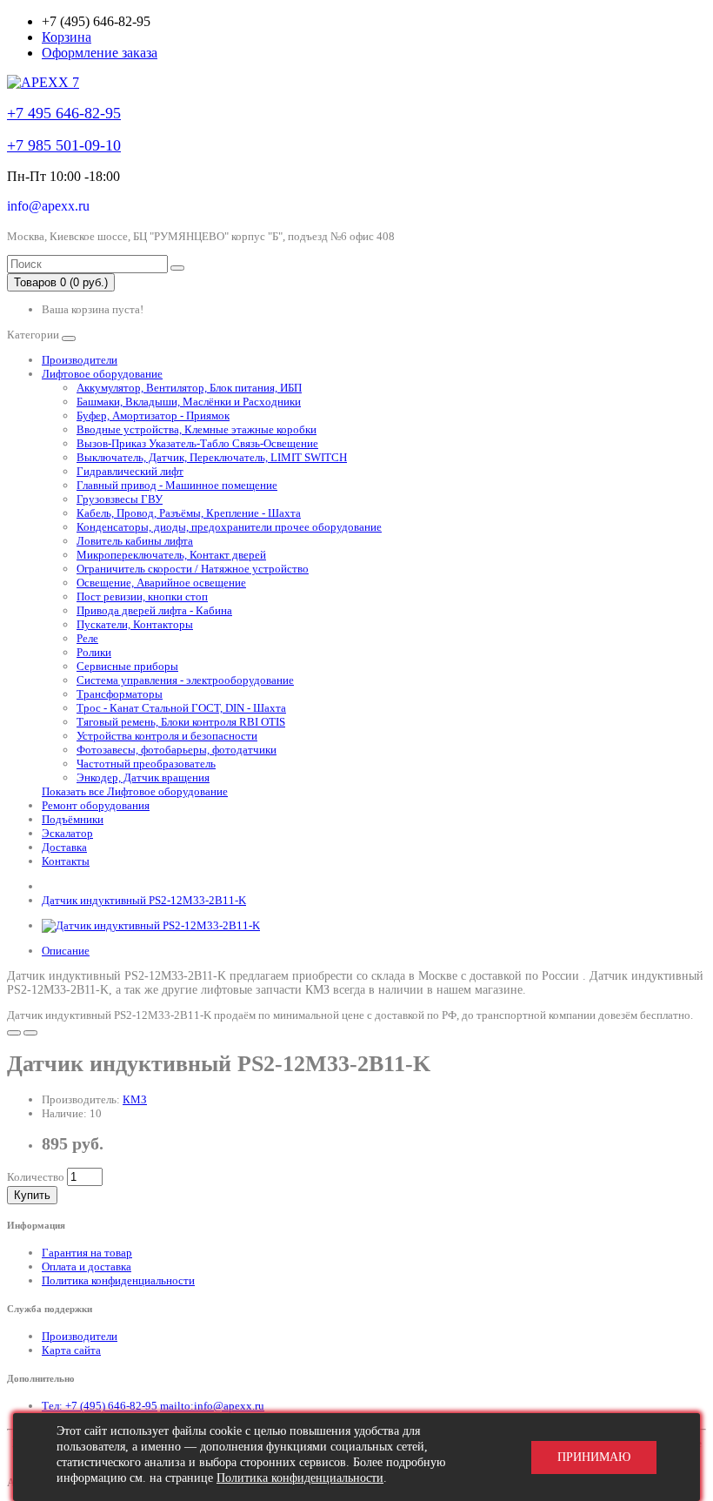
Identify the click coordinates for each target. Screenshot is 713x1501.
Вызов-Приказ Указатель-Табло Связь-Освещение (197, 443)
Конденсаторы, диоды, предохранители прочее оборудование (229, 526)
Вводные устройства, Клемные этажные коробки (197, 429)
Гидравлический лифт (130, 471)
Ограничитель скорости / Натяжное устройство (193, 568)
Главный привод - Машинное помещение (177, 485)
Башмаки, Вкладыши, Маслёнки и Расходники (189, 401)
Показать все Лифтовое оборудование (135, 791)
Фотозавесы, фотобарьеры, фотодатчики (177, 749)
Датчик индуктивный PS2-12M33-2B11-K (144, 900)
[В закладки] (14, 1032)
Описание (66, 950)
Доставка (64, 847)
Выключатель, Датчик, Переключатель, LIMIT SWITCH (212, 457)
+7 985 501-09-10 (64, 145)
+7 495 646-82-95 (64, 113)
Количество (35, 1176)
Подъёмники (72, 819)
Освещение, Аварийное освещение (161, 582)
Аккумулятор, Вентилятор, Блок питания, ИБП (189, 387)
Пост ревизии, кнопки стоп (142, 596)
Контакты (66, 861)
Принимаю (593, 1457)
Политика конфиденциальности (118, 1280)
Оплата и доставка (86, 1266)
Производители (79, 359)
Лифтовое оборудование (102, 373)
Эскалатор (67, 833)
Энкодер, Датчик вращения (143, 777)
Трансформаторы (120, 693)
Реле (87, 638)
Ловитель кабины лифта (135, 540)
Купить (32, 1195)
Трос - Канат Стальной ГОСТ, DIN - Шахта (181, 707)
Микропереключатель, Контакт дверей (171, 554)
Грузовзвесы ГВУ (120, 499)
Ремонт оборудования (96, 805)
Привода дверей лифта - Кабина (154, 610)
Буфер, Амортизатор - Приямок (153, 415)
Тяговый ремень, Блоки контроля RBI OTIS (181, 721)
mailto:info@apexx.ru (212, 1405)
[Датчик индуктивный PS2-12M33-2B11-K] (151, 925)
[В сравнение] (30, 1032)
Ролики (94, 652)
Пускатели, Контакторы (135, 624)
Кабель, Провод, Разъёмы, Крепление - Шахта (189, 512)
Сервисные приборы (127, 666)
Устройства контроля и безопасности (167, 735)
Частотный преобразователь (146, 763)
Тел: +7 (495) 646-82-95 (99, 1405)
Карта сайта (71, 1350)
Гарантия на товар (87, 1252)
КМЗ (135, 1099)
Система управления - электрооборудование (185, 680)
